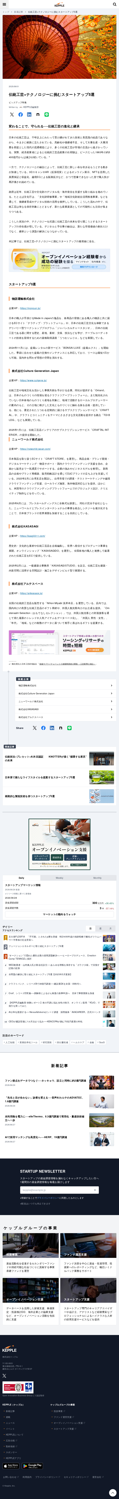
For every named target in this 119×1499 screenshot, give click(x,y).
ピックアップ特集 (18, 102)
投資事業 (58, 1411)
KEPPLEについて (14, 1434)
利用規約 (27, 1476)
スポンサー (11, 1452)
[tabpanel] (59, 900)
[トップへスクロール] (113, 1493)
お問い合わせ (9, 1476)
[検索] (114, 4)
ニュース (10, 1422)
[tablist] (59, 878)
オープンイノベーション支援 (68, 1422)
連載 (8, 1416)
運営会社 (96, 1476)
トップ (5, 11)
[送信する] (95, 1190)
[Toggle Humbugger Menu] (4, 4)
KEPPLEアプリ (13, 1458)
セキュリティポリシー (75, 1476)
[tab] (21, 878)
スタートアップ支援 (64, 1428)
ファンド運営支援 (63, 1416)
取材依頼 (10, 1446)
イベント (10, 1428)
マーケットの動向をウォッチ (59, 914)
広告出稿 (10, 1440)
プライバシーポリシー (48, 1197)
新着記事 (18, 11)
